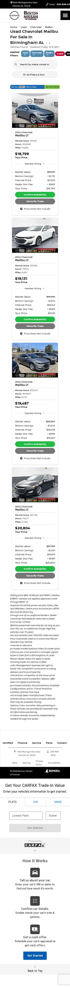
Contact (62, 742)
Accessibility (54, 762)
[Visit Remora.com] (52, 771)
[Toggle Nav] (65, 15)
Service (36, 742)
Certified (8, 742)
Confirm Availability (35, 194)
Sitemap (26, 762)
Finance (22, 742)
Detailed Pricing (33, 163)
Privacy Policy (39, 763)
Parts (49, 742)
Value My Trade (35, 201)
